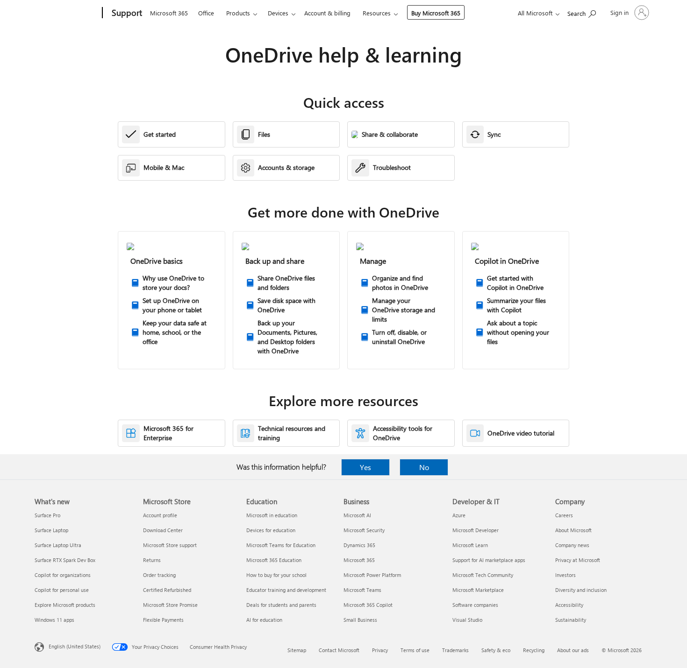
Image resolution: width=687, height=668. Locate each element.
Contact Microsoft (339, 650)
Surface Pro (47, 515)
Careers (564, 515)
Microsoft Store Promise (170, 604)
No (424, 467)
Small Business (360, 619)
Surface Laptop (51, 530)
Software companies (475, 604)
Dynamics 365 (359, 544)
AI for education (264, 619)
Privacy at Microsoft (577, 559)
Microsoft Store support (170, 544)
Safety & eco (495, 650)
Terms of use (415, 650)
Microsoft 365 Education (273, 559)
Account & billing (327, 13)
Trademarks (455, 650)
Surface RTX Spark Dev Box (65, 559)
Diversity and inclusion (581, 589)
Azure (458, 515)
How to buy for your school (276, 574)
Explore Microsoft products (65, 604)
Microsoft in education (271, 515)
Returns (152, 559)
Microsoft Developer (475, 530)
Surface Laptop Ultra (58, 544)
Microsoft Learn (470, 544)
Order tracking (159, 574)
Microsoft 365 (169, 13)
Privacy (380, 650)
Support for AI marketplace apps (488, 559)
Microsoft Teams (362, 589)
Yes (365, 467)
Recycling (533, 650)
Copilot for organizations (63, 574)
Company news (572, 544)
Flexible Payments (163, 619)
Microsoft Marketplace (478, 589)
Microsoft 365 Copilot (368, 604)
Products (238, 13)
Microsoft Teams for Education (280, 544)
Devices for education (270, 530)
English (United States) (74, 646)
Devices (278, 13)
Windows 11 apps (54, 619)
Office (206, 13)
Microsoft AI (357, 515)
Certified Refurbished (167, 589)
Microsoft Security (364, 530)
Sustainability (570, 619)
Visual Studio (467, 619)
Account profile (160, 515)
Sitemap (296, 650)
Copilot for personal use (62, 589)
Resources (377, 13)
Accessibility (569, 604)
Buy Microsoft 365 (435, 13)
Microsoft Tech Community (482, 574)
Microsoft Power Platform (372, 574)
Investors (565, 574)
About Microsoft (573, 530)
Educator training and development (286, 589)
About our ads (573, 650)
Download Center (163, 530)
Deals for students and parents (281, 604)
